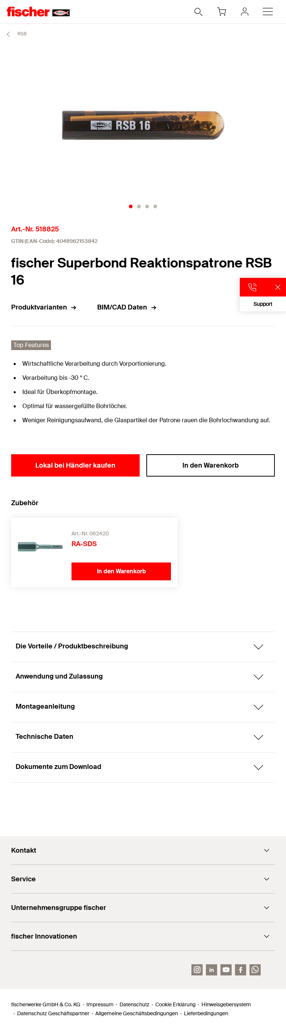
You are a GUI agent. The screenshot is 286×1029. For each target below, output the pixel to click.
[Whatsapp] (255, 969)
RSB (21, 34)
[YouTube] (226, 969)
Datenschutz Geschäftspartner (53, 1013)
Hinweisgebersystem (226, 1004)
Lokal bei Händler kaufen (75, 465)
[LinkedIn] (211, 969)
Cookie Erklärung (175, 1004)
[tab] (131, 206)
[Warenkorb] (221, 11)
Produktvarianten (39, 307)
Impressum (100, 1004)
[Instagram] (197, 969)
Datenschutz (134, 1004)
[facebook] (240, 969)
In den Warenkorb (210, 465)
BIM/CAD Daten (122, 307)
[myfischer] (244, 11)
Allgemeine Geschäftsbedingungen (136, 1013)
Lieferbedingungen (206, 1013)
